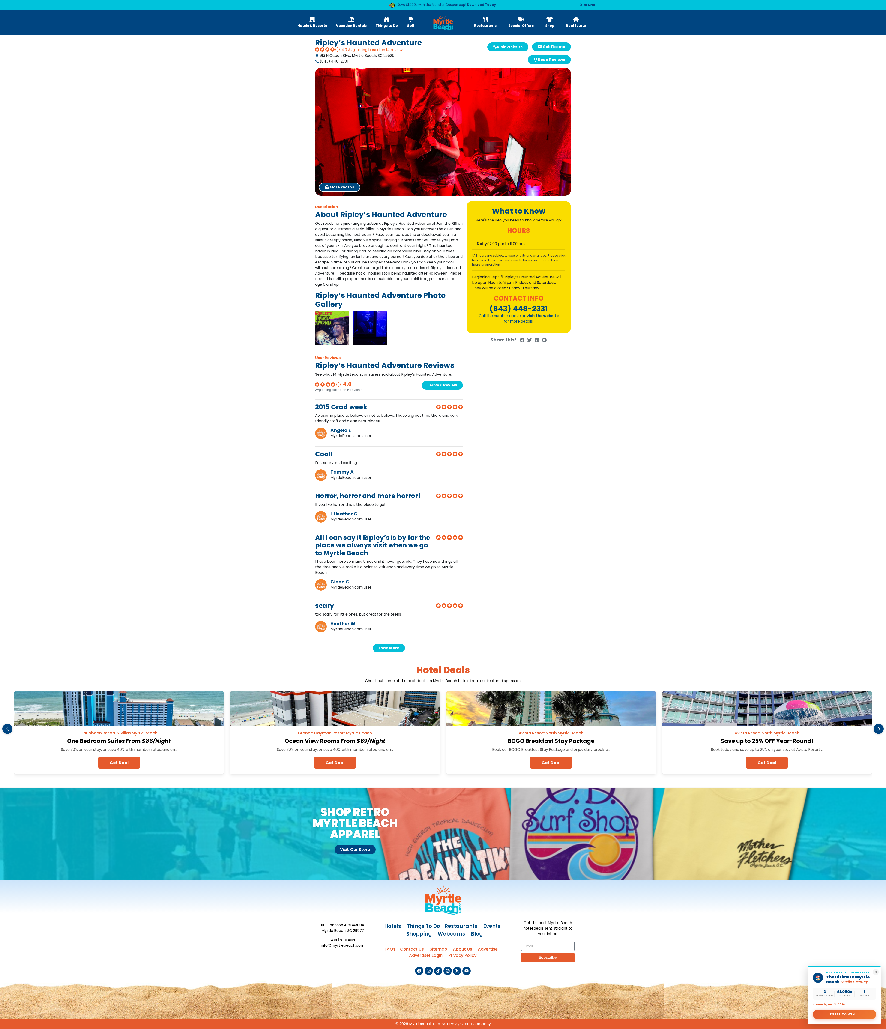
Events (491, 926)
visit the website (543, 315)
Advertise (488, 949)
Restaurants (461, 926)
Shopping (419, 933)
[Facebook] (419, 971)
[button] (7, 729)
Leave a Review (442, 385)
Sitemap (438, 949)
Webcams (451, 933)
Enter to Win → (844, 1014)
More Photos (344, 187)
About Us (462, 949)
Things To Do (423, 926)
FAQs (390, 949)
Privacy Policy (462, 955)
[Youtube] (466, 971)
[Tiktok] (438, 971)
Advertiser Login (426, 955)
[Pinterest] (447, 971)
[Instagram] (429, 971)
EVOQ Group (460, 1023)
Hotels (392, 926)
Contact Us (412, 949)
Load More (389, 648)
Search (590, 5)
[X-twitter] (457, 971)
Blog (477, 933)
